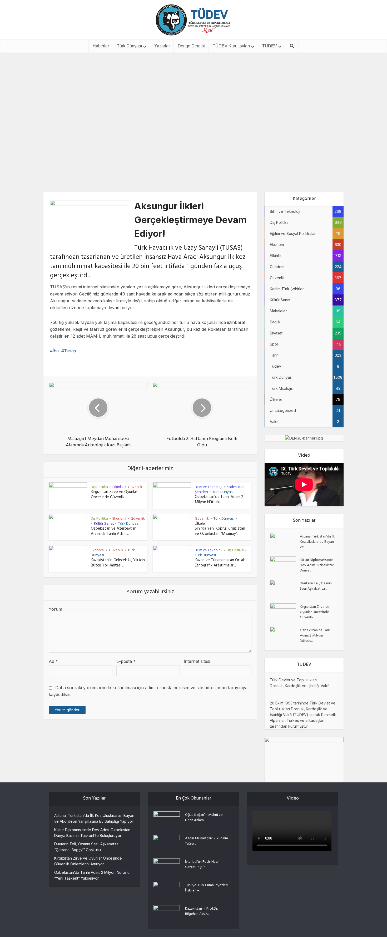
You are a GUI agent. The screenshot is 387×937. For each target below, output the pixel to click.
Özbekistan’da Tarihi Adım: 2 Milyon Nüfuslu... (219, 500)
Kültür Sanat (104, 523)
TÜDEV (269, 46)
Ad (53, 661)
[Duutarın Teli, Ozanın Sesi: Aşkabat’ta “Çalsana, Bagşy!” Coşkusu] (285, 589)
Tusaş (70, 350)
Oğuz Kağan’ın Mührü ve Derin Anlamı (204, 817)
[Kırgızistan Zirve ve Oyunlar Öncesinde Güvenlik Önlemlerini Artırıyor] (285, 612)
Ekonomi (119, 518)
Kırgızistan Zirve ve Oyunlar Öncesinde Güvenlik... (114, 495)
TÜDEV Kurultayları (231, 46)
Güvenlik (211, 100)
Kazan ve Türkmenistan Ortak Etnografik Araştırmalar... (220, 563)
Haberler (101, 46)
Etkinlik (117, 486)
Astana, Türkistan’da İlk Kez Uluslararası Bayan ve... (317, 541)
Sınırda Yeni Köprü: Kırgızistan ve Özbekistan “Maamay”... (220, 531)
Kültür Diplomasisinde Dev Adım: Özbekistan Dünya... (317, 565)
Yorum (55, 609)
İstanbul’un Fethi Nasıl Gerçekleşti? (202, 864)
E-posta (126, 661)
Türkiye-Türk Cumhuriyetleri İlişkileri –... (206, 888)
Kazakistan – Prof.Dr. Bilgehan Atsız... (201, 911)
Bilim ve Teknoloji (182, 100)
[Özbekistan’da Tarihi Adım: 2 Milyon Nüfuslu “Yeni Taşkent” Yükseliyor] (285, 636)
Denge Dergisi (191, 46)
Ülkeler (200, 523)
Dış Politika (99, 486)
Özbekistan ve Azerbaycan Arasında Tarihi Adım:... (113, 531)
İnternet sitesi (197, 661)
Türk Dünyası (129, 46)
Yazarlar (162, 46)
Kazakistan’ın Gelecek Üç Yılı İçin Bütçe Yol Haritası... (118, 563)
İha (56, 350)
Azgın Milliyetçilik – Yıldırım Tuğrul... (206, 841)
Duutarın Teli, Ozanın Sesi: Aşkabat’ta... (316, 586)
